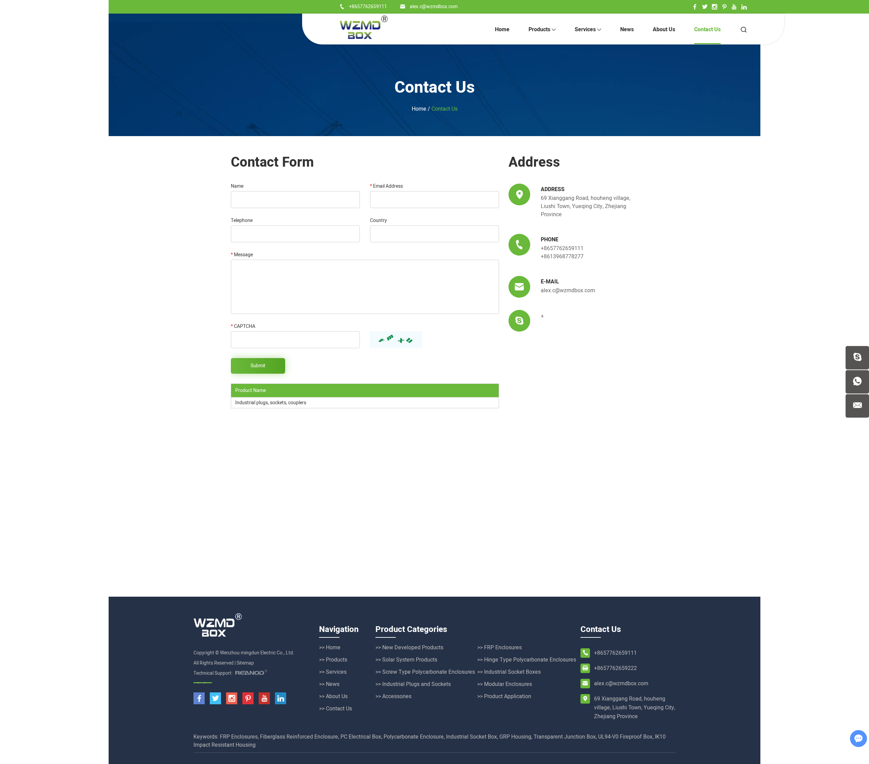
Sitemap (245, 663)
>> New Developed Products (409, 648)
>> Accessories (393, 696)
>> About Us (333, 696)
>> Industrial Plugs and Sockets (413, 684)
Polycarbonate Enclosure (414, 737)
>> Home (329, 648)
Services (586, 29)
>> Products (333, 660)
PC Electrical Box (360, 737)
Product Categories (411, 629)
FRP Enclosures (239, 737)
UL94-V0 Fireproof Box (625, 737)
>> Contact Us (335, 709)
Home (502, 29)
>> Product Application (504, 696)
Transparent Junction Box (565, 737)
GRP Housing (515, 737)
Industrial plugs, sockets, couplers (270, 402)
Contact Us (707, 29)
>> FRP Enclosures (499, 648)
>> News (329, 684)
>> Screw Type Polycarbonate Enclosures (425, 672)
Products (540, 29)
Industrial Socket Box (471, 737)
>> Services (333, 672)
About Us (664, 29)
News (627, 29)
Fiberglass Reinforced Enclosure (299, 737)
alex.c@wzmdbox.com (434, 6)
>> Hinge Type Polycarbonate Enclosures (526, 660)
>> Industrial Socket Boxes (509, 672)
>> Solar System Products (406, 660)
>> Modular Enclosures (504, 684)
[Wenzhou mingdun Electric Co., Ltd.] (363, 27)
